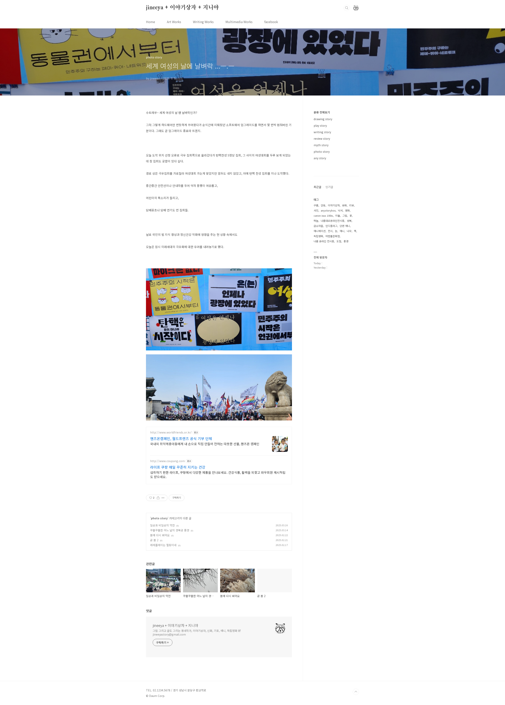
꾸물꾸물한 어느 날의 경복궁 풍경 (169, 530)
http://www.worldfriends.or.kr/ (171, 432)
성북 (349, 221)
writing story (322, 132)
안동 (323, 205)
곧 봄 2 (154, 540)
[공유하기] (158, 498)
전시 (330, 231)
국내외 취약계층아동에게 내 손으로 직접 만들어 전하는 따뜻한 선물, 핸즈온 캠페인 (204, 443)
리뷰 (351, 205)
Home (150, 21)
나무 (349, 231)
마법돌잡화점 (332, 236)
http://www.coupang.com (167, 461)
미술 (337, 215)
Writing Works (203, 21)
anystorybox (328, 210)
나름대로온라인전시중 (332, 221)
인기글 (329, 187)
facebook (271, 21)
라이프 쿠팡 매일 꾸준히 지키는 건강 (177, 467)
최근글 (317, 187)
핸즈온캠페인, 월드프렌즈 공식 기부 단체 (181, 438)
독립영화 (318, 236)
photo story (159, 518)
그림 (344, 215)
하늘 (316, 221)
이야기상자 (334, 205)
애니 (342, 231)
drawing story (323, 119)
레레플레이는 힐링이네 (163, 545)
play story (320, 125)
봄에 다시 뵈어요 (160, 535)
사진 (316, 210)
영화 (347, 210)
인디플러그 (331, 226)
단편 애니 (345, 226)
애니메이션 (319, 231)
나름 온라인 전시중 (324, 241)
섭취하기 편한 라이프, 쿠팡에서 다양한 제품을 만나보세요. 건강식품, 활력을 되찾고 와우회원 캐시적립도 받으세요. (217, 474)
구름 (316, 205)
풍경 (346, 241)
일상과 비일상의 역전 (162, 525)
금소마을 (318, 226)
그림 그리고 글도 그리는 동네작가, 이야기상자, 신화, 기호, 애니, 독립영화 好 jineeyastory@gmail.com (197, 632)
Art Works (174, 21)
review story (322, 138)
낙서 (340, 210)
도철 (339, 241)
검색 (347, 8)
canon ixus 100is (323, 215)
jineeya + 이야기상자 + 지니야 (182, 7)
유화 (344, 205)
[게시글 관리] (163, 498)
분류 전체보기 (322, 112)
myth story (321, 145)
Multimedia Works (238, 21)
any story (320, 158)
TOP (356, 692)
